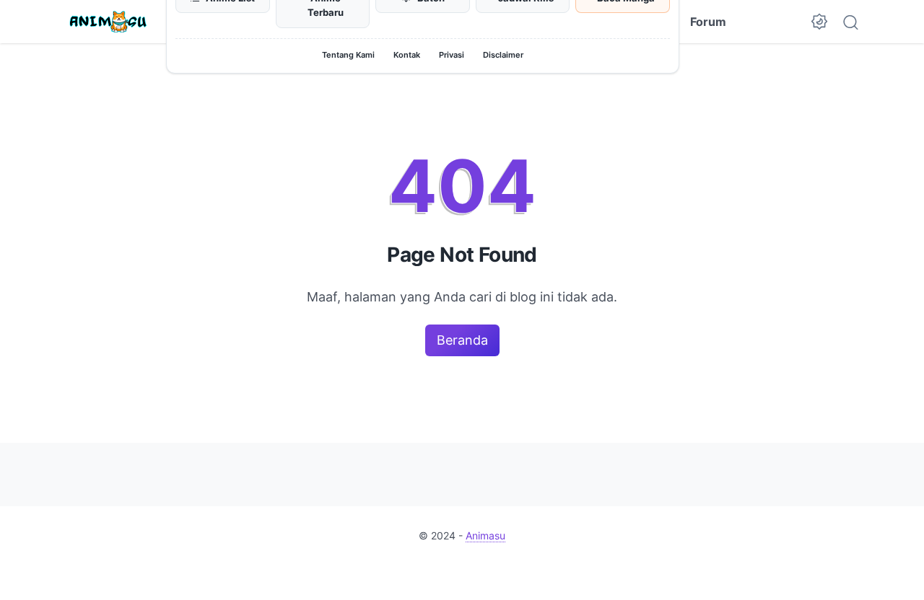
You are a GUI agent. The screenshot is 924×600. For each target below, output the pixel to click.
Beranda (462, 340)
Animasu (485, 535)
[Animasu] (108, 21)
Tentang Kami (348, 55)
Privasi (451, 55)
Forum (708, 21)
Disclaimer (503, 55)
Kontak (406, 55)
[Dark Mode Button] (819, 21)
